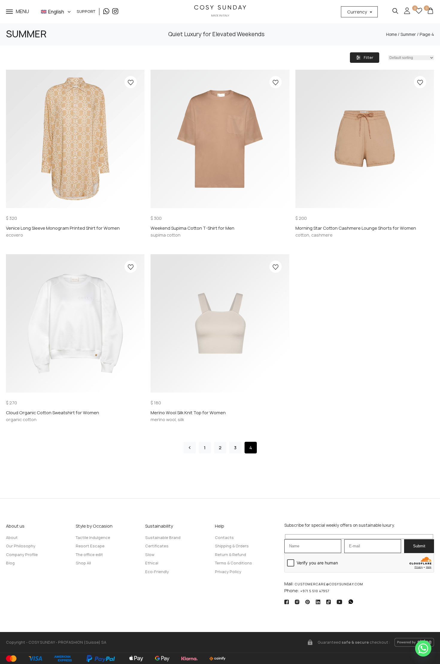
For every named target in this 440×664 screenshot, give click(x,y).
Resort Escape (90, 546)
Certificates (157, 546)
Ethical (151, 563)
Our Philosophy (20, 546)
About (12, 537)
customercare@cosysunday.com (329, 584)
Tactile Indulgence (93, 537)
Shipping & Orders (232, 546)
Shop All (83, 563)
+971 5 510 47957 (314, 591)
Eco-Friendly (157, 571)
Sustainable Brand (162, 537)
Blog (10, 563)
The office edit (89, 554)
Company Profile (22, 554)
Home (391, 34)
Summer (408, 34)
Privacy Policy (228, 571)
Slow (149, 554)
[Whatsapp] (423, 648)
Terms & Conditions (233, 563)
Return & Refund (230, 554)
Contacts (224, 537)
